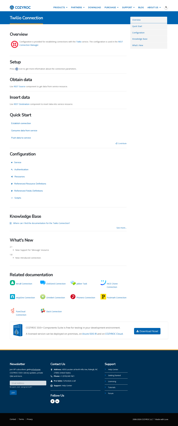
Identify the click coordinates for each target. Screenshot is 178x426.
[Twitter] (52, 401)
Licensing (112, 381)
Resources (19, 176)
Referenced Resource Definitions (30, 183)
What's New (137, 45)
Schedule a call (69, 381)
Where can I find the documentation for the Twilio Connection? (41, 223)
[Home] (20, 6)
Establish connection (21, 123)
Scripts (17, 197)
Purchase (111, 7)
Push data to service (21, 137)
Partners (77, 7)
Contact (13, 419)
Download (94, 7)
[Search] (166, 7)
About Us (153, 7)
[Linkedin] (57, 401)
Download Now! (148, 331)
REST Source (19, 86)
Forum (110, 393)
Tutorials (111, 387)
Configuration (138, 32)
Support (127, 7)
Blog (141, 7)
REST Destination (21, 104)
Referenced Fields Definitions (28, 190)
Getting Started (114, 375)
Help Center (67, 385)
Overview (136, 19)
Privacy (30, 419)
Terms (21, 419)
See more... (122, 227)
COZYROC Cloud (114, 333)
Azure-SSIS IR (89, 333)
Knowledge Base (139, 39)
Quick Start (137, 26)
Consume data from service (24, 130)
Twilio (78, 41)
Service (17, 162)
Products (59, 7)
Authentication (21, 169)
